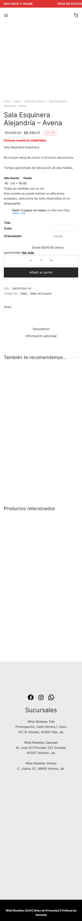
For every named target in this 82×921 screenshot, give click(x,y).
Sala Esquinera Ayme (19, 486)
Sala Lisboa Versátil (57, 572)
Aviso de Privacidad (46, 910)
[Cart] (76, 15)
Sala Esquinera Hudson (20, 421)
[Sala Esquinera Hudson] (22, 397)
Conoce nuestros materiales (25, 140)
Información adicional (41, 336)
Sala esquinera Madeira (59, 421)
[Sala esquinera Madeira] (60, 397)
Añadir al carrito (41, 272)
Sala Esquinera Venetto (20, 637)
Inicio (7, 101)
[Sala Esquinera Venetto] (22, 613)
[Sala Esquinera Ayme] (22, 462)
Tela (7, 223)
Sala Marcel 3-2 (15, 572)
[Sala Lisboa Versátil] (60, 548)
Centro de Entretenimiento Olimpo (60, 639)
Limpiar (58, 236)
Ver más (28, 252)
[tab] (41, 329)
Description (41, 329)
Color (8, 228)
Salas (17, 101)
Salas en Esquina (34, 101)
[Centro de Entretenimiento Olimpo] (60, 613)
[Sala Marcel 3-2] (22, 548)
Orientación (13, 236)
